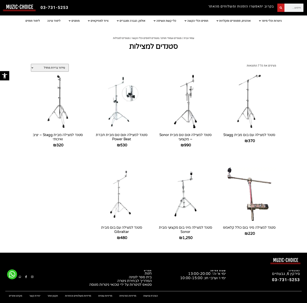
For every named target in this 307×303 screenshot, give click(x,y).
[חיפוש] (280, 8)
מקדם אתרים (15, 296)
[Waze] (19, 276)
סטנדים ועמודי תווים (171, 38)
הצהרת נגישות (150, 296)
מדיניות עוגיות (105, 296)
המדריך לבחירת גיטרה (134, 281)
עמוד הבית (189, 38)
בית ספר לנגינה (140, 277)
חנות (148, 273)
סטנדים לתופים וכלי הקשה (145, 38)
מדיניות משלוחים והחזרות (78, 296)
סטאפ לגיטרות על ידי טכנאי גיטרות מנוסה (120, 285)
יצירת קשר (34, 296)
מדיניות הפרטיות (127, 296)
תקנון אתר (52, 296)
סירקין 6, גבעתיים (286, 274)
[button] (4, 75)
